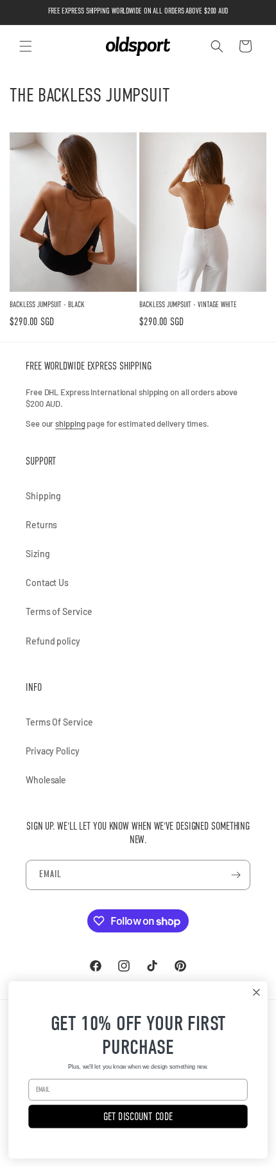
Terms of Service (59, 611)
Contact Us (47, 582)
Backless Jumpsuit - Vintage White (188, 304)
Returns (41, 524)
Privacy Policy (53, 750)
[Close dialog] (256, 992)
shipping (70, 423)
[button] (26, 46)
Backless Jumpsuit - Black (47, 304)
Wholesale (46, 779)
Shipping (43, 495)
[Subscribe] (235, 875)
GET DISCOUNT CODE (138, 1116)
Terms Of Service (59, 722)
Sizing (37, 553)
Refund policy (53, 641)
